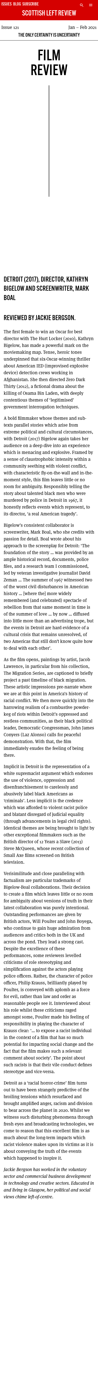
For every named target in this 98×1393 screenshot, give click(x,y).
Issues (6, 4)
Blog (17, 4)
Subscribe (30, 4)
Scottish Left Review (49, 13)
